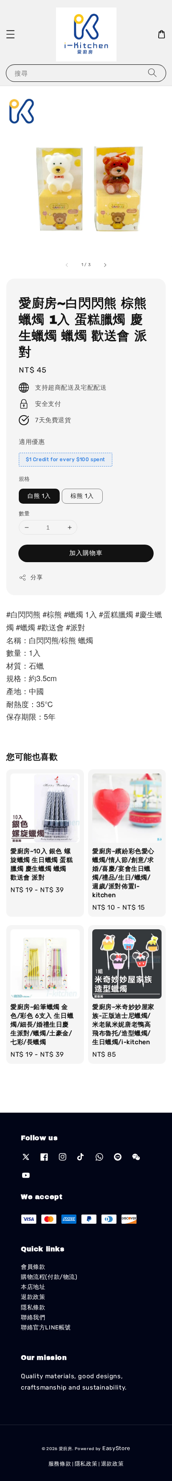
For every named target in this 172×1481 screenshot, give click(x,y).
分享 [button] (36, 577)
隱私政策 (86, 1464)
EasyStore (116, 1448)
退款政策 (33, 1297)
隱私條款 (33, 1307)
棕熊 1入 (82, 496)
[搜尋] (152, 73)
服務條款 (59, 1464)
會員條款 (33, 1267)
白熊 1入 (39, 496)
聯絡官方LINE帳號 (46, 1327)
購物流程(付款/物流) (49, 1277)
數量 (24, 513)
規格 (24, 479)
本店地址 (33, 1287)
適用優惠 (32, 442)
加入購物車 (86, 553)
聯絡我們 (33, 1317)
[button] (10, 34)
